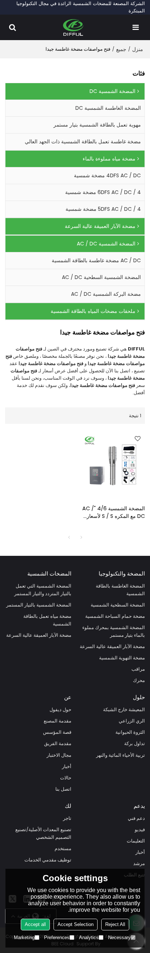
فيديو (140, 829)
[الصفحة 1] (68, 537)
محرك (139, 680)
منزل (137, 49)
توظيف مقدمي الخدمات (47, 860)
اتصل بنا (63, 789)
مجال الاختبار (59, 755)
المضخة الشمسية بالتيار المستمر (38, 605)
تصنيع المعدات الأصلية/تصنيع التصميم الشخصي (43, 833)
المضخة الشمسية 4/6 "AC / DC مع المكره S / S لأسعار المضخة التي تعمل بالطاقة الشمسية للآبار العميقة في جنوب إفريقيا (113, 512)
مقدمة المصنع (57, 721)
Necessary (119, 937)
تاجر (67, 818)
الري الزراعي (132, 721)
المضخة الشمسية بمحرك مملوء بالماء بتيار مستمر (113, 631)
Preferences (57, 937)
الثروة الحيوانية (130, 732)
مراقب (138, 669)
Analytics (89, 937)
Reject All (115, 924)
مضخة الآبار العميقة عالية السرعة (112, 646)
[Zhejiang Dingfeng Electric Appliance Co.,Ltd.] (73, 27)
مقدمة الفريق (57, 743)
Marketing (24, 937)
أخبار (66, 766)
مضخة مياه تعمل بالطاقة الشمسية (47, 620)
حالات (65, 778)
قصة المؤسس (57, 732)
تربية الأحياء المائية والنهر (120, 755)
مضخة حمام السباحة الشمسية (115, 616)
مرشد (139, 863)
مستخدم (63, 848)
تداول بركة (134, 743)
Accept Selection (76, 924)
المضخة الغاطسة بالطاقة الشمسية (120, 590)
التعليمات (136, 841)
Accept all (35, 924)
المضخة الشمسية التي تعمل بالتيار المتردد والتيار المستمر (42, 590)
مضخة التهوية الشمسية (122, 658)
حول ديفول (60, 709)
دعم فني (136, 818)
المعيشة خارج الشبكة (124, 709)
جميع (121, 49)
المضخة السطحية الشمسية (118, 605)
